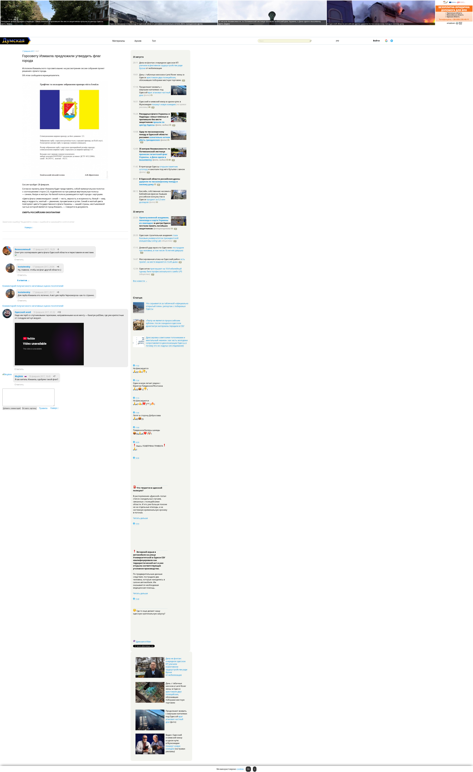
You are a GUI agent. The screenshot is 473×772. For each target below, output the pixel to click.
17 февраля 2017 (28, 51)
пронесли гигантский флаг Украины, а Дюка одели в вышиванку (153, 157)
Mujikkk (19, 376)
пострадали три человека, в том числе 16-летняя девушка (161, 249)
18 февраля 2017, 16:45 (40, 376)
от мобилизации (153, 68)
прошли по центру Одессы (151, 123)
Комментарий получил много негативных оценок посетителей (32, 286)
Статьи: (138, 297)
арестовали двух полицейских (161, 77)
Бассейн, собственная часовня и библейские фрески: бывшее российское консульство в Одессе (155, 195)
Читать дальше (140, 518)
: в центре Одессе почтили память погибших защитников (154, 226)
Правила (43, 408)
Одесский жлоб (23, 312)
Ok (248, 769)
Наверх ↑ (29, 227)
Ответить (19, 259)
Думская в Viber (143, 641)
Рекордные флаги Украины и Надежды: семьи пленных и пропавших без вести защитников (154, 118)
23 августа (138, 57)
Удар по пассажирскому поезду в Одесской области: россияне (153, 134)
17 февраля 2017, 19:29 (44, 249)
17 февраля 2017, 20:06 (43, 266)
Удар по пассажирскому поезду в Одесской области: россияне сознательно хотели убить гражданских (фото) (156, 24)
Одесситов (144, 268)
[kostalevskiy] (10, 272)
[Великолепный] (7, 254)
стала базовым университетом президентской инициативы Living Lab (158, 238)
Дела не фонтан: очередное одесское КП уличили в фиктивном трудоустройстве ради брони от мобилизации (176, 666)
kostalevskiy (24, 266)
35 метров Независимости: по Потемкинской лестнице (154, 150)
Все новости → (140, 281)
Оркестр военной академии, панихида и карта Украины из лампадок (154, 220)
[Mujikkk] (7, 374)
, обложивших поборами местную (160, 79)
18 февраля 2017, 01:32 (44, 312)
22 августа (138, 211)
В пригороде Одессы (149, 166)
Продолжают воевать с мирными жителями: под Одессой (151, 90)
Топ (154, 41)
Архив (138, 41)
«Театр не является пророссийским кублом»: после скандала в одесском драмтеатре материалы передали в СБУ (165, 323)
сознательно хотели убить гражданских (154, 138)
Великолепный (23, 249)
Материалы (118, 41)
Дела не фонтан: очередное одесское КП (158, 62)
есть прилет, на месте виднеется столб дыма (162, 260)
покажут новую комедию (164, 104)
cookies (240, 769)
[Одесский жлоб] (7, 317)
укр (337, 40)
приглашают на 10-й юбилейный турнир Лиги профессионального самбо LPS (160, 270)
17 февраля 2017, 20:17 (43, 292)
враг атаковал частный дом (154, 94)
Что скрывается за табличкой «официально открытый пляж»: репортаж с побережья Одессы (167, 306)
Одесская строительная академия (155, 235)
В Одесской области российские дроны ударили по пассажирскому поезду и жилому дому (365, 24)
